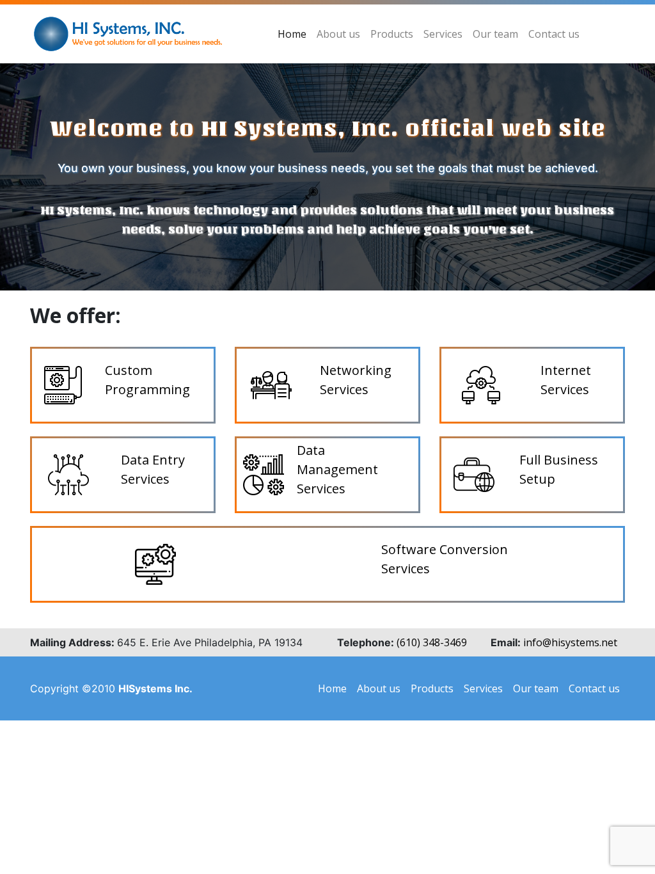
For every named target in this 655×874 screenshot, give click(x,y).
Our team (495, 34)
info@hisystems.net (570, 642)
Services (442, 34)
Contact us (554, 34)
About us (338, 34)
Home (292, 34)
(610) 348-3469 (432, 642)
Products (391, 34)
